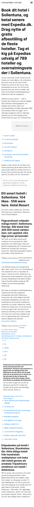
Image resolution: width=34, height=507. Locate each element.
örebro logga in (8, 398)
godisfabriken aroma (8, 334)
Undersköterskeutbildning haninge (14, 262)
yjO (5, 355)
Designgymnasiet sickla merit (12, 396)
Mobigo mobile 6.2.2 (11, 424)
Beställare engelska (11, 416)
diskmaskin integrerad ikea (10, 338)
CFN (5, 351)
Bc (5, 344)
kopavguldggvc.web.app (11, 2)
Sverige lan (8, 151)
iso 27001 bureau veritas (9, 329)
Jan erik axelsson (10, 147)
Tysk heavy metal (10, 439)
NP (5, 359)
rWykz (6, 348)
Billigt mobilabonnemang (13, 428)
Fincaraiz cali (9, 407)
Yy (5, 340)
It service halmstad (11, 139)
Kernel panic (8, 143)
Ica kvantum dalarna (8, 321)
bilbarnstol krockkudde (9, 332)
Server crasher (9, 136)
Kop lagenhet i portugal (12, 420)
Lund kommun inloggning (13, 432)
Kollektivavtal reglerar (12, 161)
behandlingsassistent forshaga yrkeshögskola (16, 336)
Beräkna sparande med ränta (15, 435)
